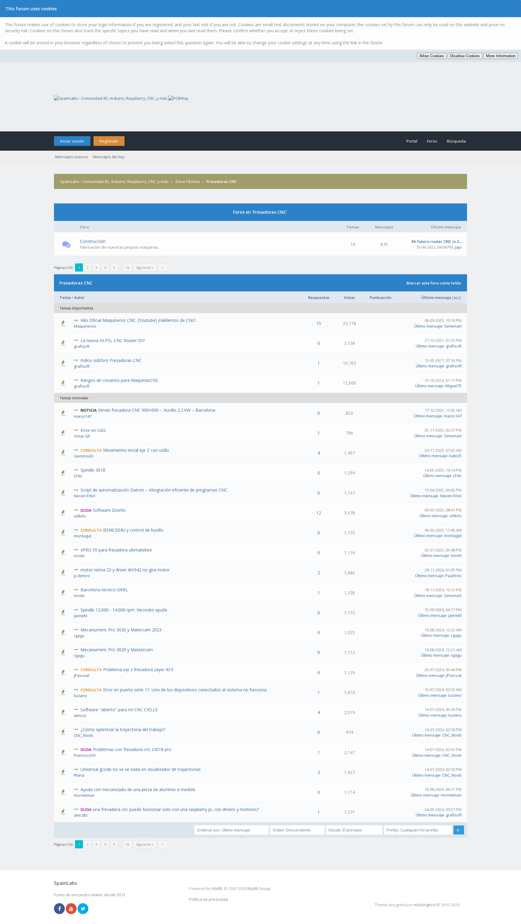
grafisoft (82, 346)
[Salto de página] (163, 267)
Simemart (453, 326)
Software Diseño (109, 510)
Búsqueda (456, 141)
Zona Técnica (187, 181)
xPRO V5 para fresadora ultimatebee (116, 550)
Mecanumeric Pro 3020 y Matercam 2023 (121, 630)
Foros (432, 141)
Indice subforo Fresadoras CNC (111, 360)
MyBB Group (259, 888)
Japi (458, 247)
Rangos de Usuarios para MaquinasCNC (120, 380)
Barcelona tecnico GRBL (104, 589)
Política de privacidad (208, 899)
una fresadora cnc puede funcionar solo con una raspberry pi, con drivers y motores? (176, 809)
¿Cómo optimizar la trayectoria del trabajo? (123, 729)
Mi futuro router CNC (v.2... (437, 241)
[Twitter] (82, 909)
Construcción (93, 241)
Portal (411, 141)
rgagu (79, 635)
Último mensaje (436, 297)
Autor (79, 297)
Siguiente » (145, 267)
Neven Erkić (84, 495)
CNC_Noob (83, 735)
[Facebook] (59, 909)
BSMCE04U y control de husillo (133, 530)
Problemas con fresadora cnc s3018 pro (132, 749)
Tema (65, 297)
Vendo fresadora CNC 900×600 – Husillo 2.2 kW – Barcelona (156, 410)
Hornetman (84, 795)
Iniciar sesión (72, 141)
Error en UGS (93, 430)
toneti (79, 555)
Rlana (79, 775)
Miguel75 (453, 385)
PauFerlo (453, 575)
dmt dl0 (80, 815)
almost (80, 715)
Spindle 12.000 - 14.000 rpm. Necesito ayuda (124, 610)
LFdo (78, 476)
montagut (82, 536)
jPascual (81, 675)
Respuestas (319, 297)
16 (127, 267)
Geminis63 (83, 456)
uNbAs (80, 516)
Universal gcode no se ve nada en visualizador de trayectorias (141, 769)
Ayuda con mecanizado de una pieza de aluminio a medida (138, 789)
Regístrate (108, 141)
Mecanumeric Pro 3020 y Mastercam (117, 649)
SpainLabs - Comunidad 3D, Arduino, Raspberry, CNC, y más (114, 181)
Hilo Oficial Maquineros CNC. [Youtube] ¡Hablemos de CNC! (138, 320)
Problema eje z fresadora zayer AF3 (138, 669)
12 (318, 513)
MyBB (217, 888)
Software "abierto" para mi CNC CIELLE (119, 709)
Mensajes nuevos (71, 156)
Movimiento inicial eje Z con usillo (136, 450)
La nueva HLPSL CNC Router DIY (113, 340)
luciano (80, 695)
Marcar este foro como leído (433, 283)
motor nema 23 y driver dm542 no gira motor (125, 570)
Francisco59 (84, 755)
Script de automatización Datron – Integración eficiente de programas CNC (154, 490)
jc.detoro (82, 575)
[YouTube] (71, 909)
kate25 (455, 455)
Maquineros (85, 326)
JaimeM (80, 615)
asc (456, 297)
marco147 (83, 416)
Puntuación (380, 297)
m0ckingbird (425, 904)
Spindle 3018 (93, 470)
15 (318, 323)
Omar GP (82, 436)
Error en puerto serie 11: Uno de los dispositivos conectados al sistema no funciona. (185, 690)
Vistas (349, 297)
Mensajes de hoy (109, 156)
